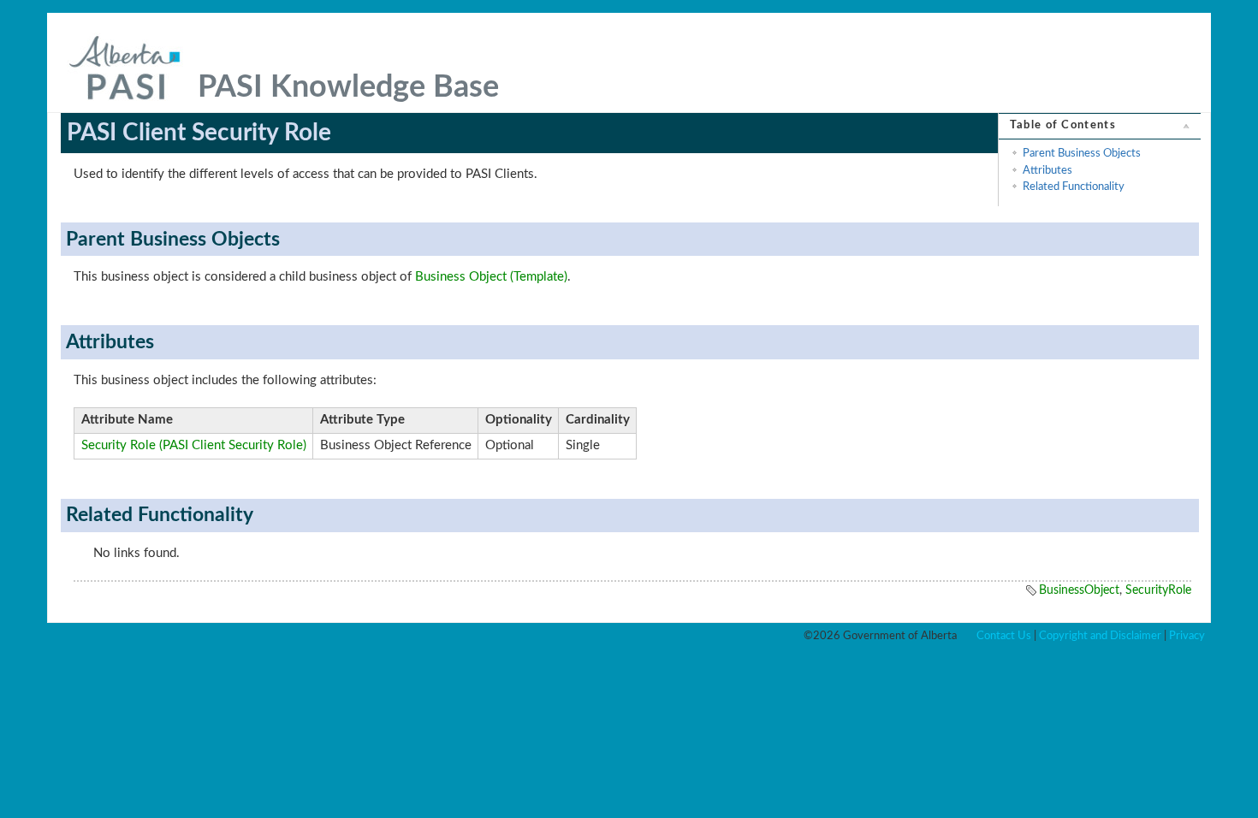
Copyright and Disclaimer (1100, 636)
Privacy (1187, 636)
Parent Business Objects (1082, 153)
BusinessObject (1079, 590)
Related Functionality (1073, 187)
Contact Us (1003, 636)
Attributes (1047, 170)
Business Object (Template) (491, 276)
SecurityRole (1158, 590)
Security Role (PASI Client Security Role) (193, 445)
